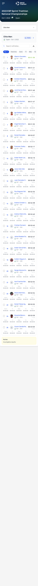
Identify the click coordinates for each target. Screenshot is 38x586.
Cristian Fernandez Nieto (20, 225)
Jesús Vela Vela (19, 169)
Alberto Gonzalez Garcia (20, 56)
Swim (20, 52)
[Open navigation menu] (3, 3)
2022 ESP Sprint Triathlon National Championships (15, 12)
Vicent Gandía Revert (20, 327)
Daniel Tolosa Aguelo (20, 304)
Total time (14, 52)
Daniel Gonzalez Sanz (20, 135)
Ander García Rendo (20, 248)
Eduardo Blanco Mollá (20, 315)
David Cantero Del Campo (20, 67)
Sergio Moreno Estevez (20, 270)
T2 (35, 52)
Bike (30, 52)
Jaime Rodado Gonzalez (20, 236)
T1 (25, 52)
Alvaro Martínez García (20, 293)
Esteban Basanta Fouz (20, 79)
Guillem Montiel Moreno (20, 101)
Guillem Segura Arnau (20, 259)
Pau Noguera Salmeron (20, 191)
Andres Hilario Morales (20, 214)
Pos (5, 52)
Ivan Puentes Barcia (20, 281)
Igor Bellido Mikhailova (20, 113)
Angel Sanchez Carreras (20, 124)
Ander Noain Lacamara (20, 158)
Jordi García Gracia (20, 90)
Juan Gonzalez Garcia (20, 180)
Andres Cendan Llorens (20, 203)
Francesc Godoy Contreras (20, 146)
